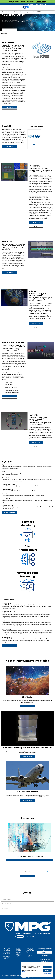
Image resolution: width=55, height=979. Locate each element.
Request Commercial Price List (9, 111)
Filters (18, 953)
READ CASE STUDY (27, 706)
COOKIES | (23, 977)
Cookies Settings (47, 973)
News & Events (6, 956)
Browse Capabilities (9, 512)
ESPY (34, 145)
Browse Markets (9, 645)
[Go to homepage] (25, 8)
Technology (18, 956)
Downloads (30, 949)
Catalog (9, 150)
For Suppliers (30, 953)
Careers (7, 957)
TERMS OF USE (30, 977)
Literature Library (30, 950)
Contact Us (9, 30)
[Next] (46, 871)
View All (27, 876)
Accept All (47, 966)
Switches (18, 954)
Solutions (18, 949)
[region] (37, 969)
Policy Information (30, 951)
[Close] (51, 963)
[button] (27, 899)
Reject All (47, 970)
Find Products (9, 107)
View (30, 860)
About (7, 949)
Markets (18, 955)
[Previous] (8, 871)
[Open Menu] (2, 7)
